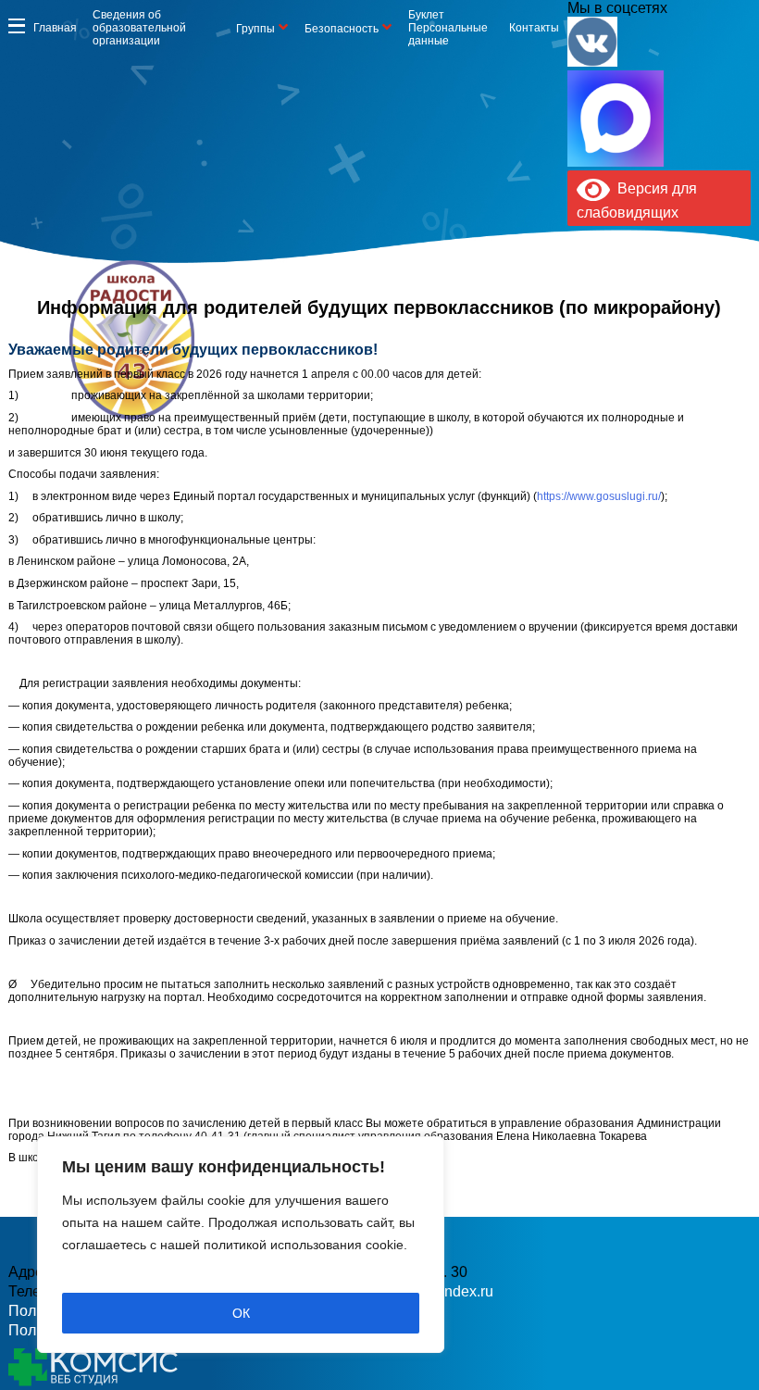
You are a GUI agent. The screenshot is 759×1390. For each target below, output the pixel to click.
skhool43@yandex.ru (550, 369)
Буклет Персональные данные (448, 27)
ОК (241, 1313)
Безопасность (342, 28)
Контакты (534, 27)
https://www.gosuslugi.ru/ (599, 496)
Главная (55, 27)
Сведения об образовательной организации (139, 27)
